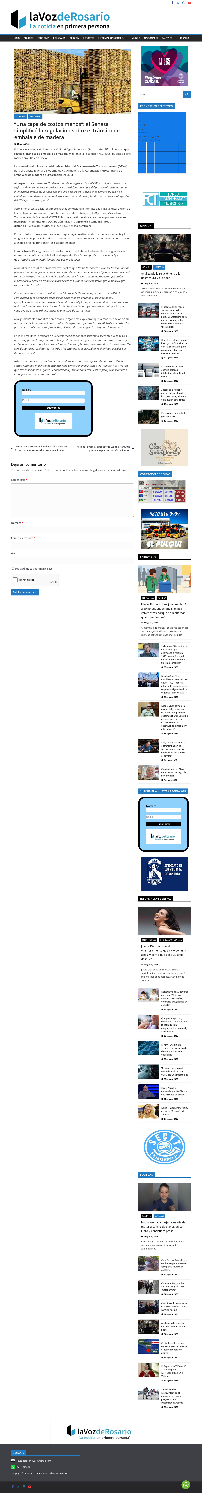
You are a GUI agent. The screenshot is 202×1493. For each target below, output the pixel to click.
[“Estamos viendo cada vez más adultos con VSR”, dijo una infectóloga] (148, 1074)
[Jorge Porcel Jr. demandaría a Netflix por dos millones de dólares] (148, 1093)
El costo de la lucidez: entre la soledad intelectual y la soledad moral (173, 371)
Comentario (19, 480)
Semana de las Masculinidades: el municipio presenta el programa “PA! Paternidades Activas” (172, 1396)
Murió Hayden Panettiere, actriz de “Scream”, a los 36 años (174, 1111)
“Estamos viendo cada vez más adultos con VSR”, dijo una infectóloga (174, 1071)
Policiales (59, 37)
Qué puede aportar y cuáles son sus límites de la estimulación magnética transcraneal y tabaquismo (174, 1025)
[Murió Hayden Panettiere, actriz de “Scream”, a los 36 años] (148, 1113)
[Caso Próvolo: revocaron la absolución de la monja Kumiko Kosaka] (148, 1309)
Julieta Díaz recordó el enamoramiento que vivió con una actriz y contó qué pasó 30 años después (163, 952)
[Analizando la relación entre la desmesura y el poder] (164, 248)
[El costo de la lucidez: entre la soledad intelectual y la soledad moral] (148, 373)
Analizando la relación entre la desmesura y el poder (160, 276)
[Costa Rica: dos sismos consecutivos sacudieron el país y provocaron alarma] (148, 1350)
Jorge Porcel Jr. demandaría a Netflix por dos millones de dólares (174, 1091)
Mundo (136, 37)
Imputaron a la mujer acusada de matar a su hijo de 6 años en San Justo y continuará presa (163, 1226)
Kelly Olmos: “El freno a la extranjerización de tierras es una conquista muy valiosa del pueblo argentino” (174, 749)
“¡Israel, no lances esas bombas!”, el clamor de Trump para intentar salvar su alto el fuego (41, 448)
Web (13, 553)
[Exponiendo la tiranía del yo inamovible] (148, 417)
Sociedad (159, 267)
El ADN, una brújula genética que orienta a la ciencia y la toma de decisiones (174, 1049)
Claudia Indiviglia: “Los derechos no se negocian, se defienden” (174, 772)
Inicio (16, 37)
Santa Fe (167, 37)
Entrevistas (148, 598)
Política (28, 37)
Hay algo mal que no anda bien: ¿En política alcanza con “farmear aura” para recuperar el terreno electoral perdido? (174, 347)
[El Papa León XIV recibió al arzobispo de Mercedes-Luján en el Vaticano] (148, 1373)
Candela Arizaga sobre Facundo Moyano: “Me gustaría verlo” (172, 1286)
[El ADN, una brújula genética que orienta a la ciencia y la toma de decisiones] (148, 1051)
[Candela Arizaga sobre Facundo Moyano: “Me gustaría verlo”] (148, 1289)
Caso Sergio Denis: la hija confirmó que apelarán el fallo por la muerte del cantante (174, 1264)
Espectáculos (149, 940)
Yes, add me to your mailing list (33, 568)
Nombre (26, 389)
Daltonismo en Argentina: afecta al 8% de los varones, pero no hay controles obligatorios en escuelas (174, 998)
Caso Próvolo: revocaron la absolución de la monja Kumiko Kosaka (174, 1306)
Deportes (88, 37)
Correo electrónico (23, 538)
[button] (126, 38)
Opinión (74, 37)
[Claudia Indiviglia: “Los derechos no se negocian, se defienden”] (148, 774)
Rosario (184, 37)
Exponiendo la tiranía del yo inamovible (174, 415)
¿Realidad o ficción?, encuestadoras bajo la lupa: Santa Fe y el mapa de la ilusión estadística (173, 394)
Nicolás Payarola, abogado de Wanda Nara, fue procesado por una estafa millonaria (103, 448)
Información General (111, 37)
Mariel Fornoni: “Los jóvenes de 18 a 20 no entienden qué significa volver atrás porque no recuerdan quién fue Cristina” (163, 610)
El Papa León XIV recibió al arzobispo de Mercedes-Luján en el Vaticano (173, 1371)
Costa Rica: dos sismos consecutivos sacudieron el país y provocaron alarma (174, 1347)
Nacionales (151, 37)
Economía (43, 37)
